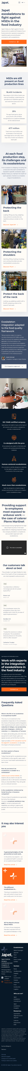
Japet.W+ (16, 952)
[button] (19, 2)
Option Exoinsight (18, 950)
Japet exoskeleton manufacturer (17, 999)
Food (15, 984)
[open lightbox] (14, 56)
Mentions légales (5, 1056)
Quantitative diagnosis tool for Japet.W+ (18, 1015)
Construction (17, 987)
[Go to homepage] (5, 2)
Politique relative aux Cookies (9, 1060)
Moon (15, 957)
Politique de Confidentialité (8, 1058)
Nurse (15, 969)
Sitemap (3, 1054)
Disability (16, 973)
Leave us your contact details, (10, 775)
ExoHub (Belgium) (6, 1046)
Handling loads (17, 971)
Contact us (14, 689)
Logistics (16, 989)
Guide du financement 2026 (17, 1022)
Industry (16, 980)
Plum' (15, 955)
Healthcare (16, 982)
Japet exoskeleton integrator (17, 1006)
